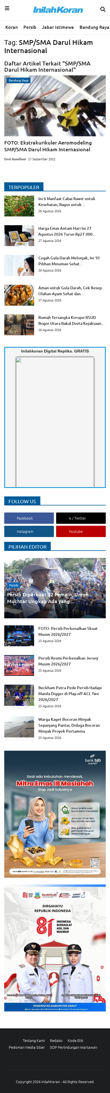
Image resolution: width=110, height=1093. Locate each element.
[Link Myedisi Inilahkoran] (22, 427)
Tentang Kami (34, 1040)
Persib (29, 27)
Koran (11, 27)
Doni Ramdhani (15, 159)
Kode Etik (75, 1040)
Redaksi (56, 1040)
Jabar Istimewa (58, 27)
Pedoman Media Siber (27, 1047)
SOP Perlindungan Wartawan (73, 1047)
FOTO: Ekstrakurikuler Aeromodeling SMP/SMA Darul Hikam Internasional (48, 145)
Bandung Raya (94, 27)
